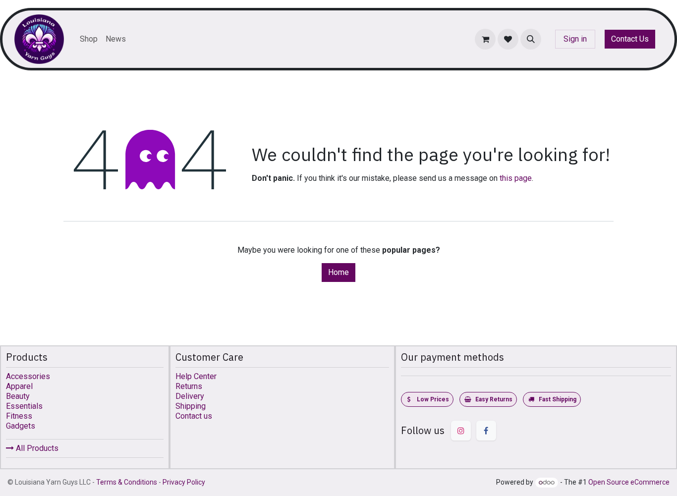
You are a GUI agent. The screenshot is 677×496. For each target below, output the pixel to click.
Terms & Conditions (126, 482)
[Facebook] (486, 431)
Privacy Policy (184, 482)
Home (338, 272)
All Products (36, 448)
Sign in (575, 39)
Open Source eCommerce (629, 482)
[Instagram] (461, 431)
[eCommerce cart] (485, 39)
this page (516, 178)
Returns (188, 386)
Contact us (193, 416)
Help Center (196, 376)
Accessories (28, 376)
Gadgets (20, 426)
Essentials (24, 406)
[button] (530, 39)
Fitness (19, 416)
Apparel (19, 386)
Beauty (18, 396)
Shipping (190, 406)
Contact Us (630, 39)
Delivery (189, 396)
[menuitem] (89, 39)
